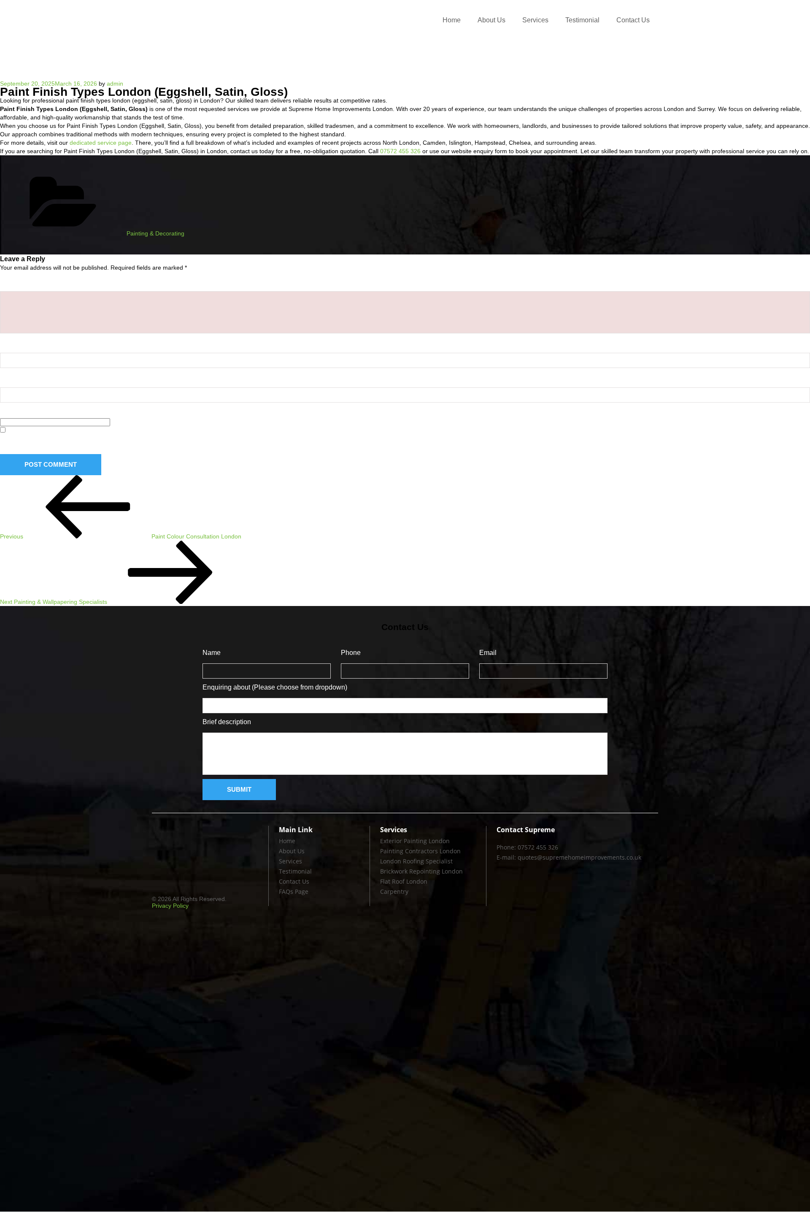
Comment (16, 280)
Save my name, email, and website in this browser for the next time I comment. (116, 443)
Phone (351, 652)
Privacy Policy (170, 905)
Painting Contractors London (420, 851)
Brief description (226, 721)
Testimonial (582, 20)
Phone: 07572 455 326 (527, 847)
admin (115, 83)
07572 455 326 (400, 151)
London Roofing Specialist (416, 861)
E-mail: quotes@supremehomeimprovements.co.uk (569, 857)
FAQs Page (293, 891)
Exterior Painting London (415, 841)
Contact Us (633, 20)
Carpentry (394, 891)
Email (11, 376)
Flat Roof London (403, 881)
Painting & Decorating (155, 233)
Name (11, 342)
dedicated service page (101, 142)
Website (12, 411)
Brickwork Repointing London (421, 871)
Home (452, 20)
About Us (491, 20)
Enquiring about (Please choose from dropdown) (274, 687)
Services (535, 20)
